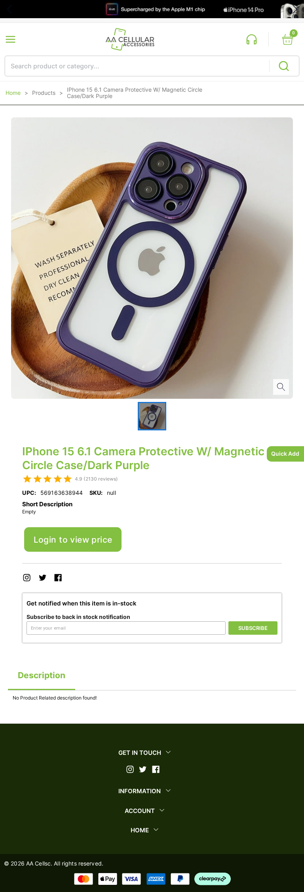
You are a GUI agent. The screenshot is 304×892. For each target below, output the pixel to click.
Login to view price (73, 540)
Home (13, 93)
